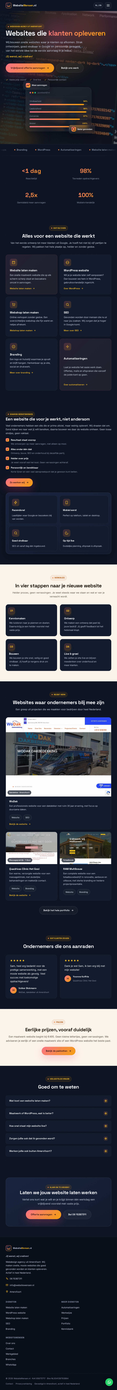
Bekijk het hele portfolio (56, 910)
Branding (10, 1329)
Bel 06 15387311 (77, 1214)
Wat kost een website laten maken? (29, 1100)
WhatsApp (11, 1364)
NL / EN (98, 5)
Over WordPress (72, 288)
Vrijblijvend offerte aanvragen (28, 67)
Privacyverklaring (24, 1384)
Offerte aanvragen (41, 1214)
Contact (10, 1348)
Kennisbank (67, 1329)
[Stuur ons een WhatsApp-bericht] (109, 1382)
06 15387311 (16, 1278)
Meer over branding (20, 372)
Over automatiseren (74, 384)
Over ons (10, 1343)
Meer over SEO (71, 330)
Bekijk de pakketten (56, 1050)
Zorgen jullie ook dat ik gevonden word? (32, 1138)
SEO (8, 1323)
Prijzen (64, 1318)
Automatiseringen (70, 1307)
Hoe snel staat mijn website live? (28, 1125)
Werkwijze (66, 1312)
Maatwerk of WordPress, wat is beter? (31, 1113)
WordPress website (16, 1312)
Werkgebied (12, 1354)
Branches (11, 1359)
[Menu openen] (108, 5)
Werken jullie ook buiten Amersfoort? (30, 1151)
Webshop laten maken (21, 330)
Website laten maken (21, 288)
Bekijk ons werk (70, 67)
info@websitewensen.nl (22, 1285)
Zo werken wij (17, 482)
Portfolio (65, 1323)
